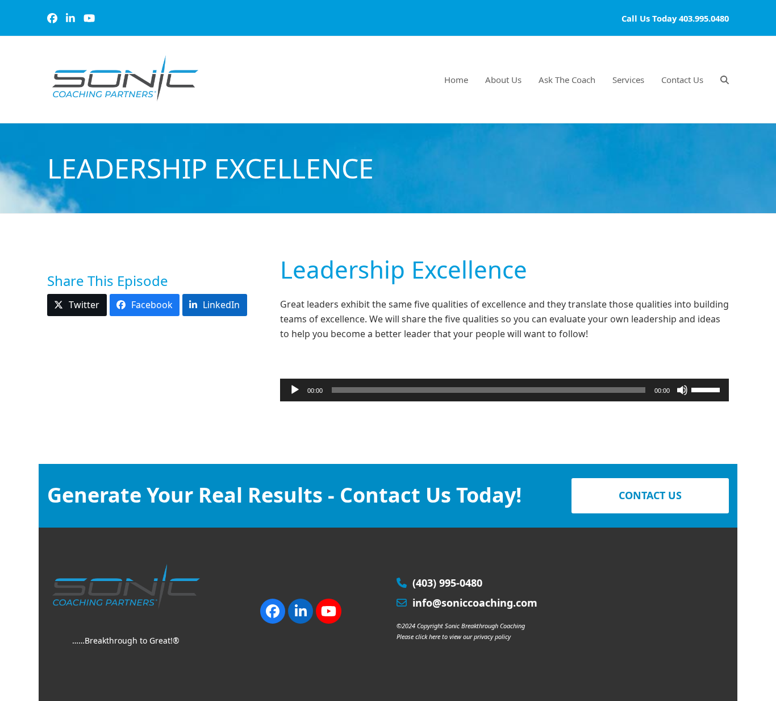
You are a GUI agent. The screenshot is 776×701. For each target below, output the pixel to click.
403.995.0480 (704, 18)
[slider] (707, 389)
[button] (724, 79)
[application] (504, 390)
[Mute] (682, 390)
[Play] (295, 390)
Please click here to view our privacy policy (454, 636)
